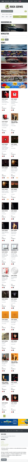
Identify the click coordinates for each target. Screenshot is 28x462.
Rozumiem (4, 459)
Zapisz (3, 39)
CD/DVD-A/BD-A (14, 47)
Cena (7, 16)
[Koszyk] (25, 11)
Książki (14, 72)
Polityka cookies (4, 444)
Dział (3, 16)
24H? (11, 16)
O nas (3, 1)
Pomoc (11, 1)
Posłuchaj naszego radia (14, 28)
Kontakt (15, 1)
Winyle (14, 53)
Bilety (14, 66)
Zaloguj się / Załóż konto (7, 11)
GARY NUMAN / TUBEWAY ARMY (14, 122)
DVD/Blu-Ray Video (14, 60)
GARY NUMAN (5, 99)
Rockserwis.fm (4, 445)
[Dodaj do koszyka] (2, 110)
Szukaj (20, 16)
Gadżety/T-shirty (14, 79)
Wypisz (7, 39)
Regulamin (7, 1)
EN (18, 1)
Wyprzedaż (14, 85)
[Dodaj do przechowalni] (4, 110)
